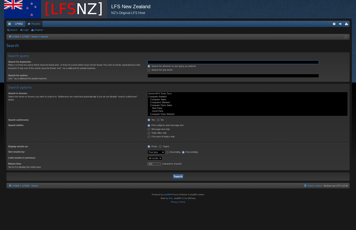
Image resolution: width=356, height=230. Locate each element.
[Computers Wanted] (247, 102)
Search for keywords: (19, 62)
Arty (170, 198)
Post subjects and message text (167, 125)
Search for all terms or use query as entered (173, 66)
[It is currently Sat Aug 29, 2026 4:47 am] (345, 37)
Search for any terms (162, 70)
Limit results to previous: (22, 157)
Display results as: (18, 146)
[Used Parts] (247, 111)
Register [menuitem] (347, 24)
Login (26, 30)
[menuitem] (334, 24)
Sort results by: (16, 152)
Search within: (16, 125)
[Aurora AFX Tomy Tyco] (247, 93)
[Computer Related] (247, 96)
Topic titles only (159, 133)
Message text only (160, 129)
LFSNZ (19, 23)
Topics (165, 146)
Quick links (10, 24)
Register (39, 30)
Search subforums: (18, 120)
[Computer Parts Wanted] (247, 114)
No (162, 120)
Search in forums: (18, 93)
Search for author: (18, 75)
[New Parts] (247, 108)
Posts (154, 146)
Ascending (174, 152)
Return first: (14, 163)
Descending (191, 152)
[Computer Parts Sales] (247, 105)
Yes (153, 120)
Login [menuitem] (341, 24)
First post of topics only (163, 136)
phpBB (167, 194)
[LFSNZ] (57, 9)
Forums (36, 23)
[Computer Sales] (247, 99)
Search (13, 30)
